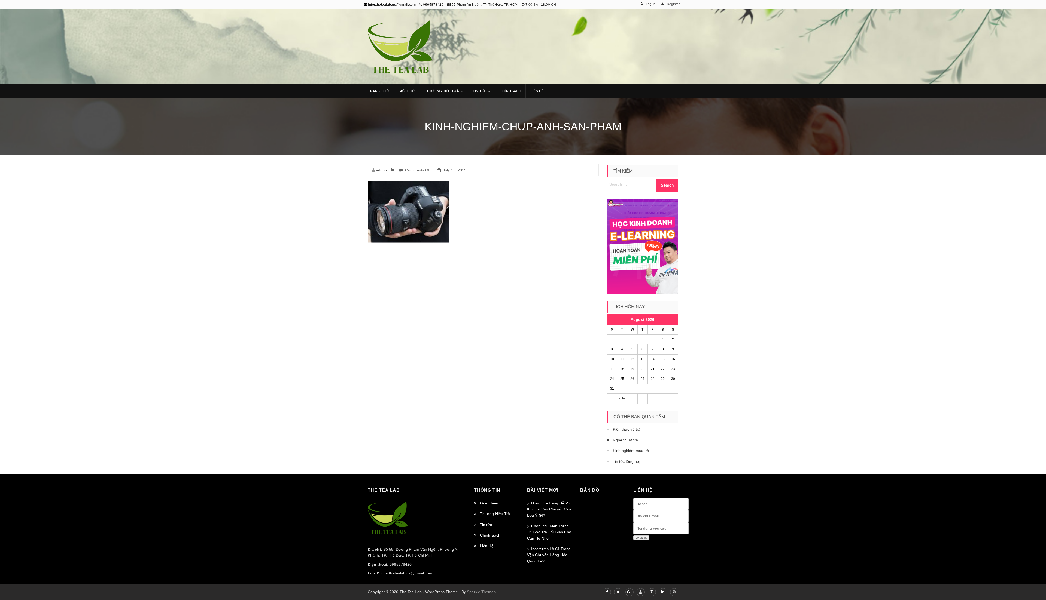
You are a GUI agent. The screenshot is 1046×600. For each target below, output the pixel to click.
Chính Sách (510, 91)
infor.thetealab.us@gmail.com (391, 5)
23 (673, 369)
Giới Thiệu (407, 91)
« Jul (622, 398)
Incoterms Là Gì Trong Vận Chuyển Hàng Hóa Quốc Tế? (549, 555)
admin (381, 170)
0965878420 (433, 5)
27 (642, 379)
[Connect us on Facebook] (607, 592)
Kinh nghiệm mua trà (631, 450)
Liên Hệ (537, 91)
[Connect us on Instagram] (652, 592)
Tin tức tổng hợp (627, 461)
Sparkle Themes (481, 592)
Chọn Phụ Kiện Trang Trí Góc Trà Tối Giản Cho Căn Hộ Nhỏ (549, 532)
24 (612, 379)
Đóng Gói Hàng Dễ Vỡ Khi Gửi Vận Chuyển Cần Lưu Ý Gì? (549, 509)
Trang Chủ (378, 91)
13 (642, 359)
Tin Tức (480, 91)
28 (653, 379)
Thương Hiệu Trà (442, 91)
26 (632, 379)
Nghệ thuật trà (625, 440)
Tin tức (486, 524)
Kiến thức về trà (627, 429)
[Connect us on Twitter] (618, 592)
